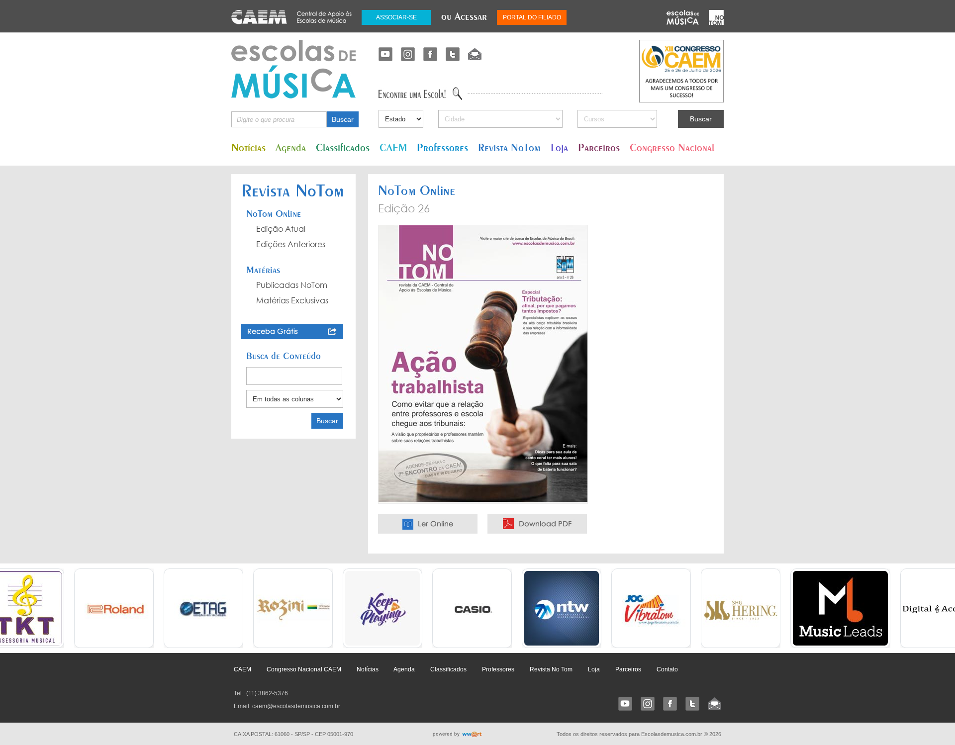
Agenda (291, 147)
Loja (559, 147)
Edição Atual (280, 229)
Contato (667, 669)
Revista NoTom (509, 147)
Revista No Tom (551, 669)
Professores (442, 147)
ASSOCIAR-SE (396, 17)
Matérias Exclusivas (292, 300)
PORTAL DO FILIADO (532, 17)
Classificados (343, 147)
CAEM (393, 147)
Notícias (248, 147)
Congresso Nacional (672, 147)
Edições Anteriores (290, 244)
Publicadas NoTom (291, 285)
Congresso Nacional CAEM (304, 669)
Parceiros (599, 147)
